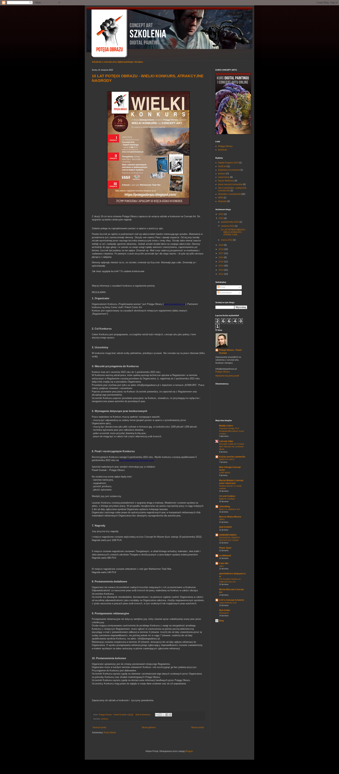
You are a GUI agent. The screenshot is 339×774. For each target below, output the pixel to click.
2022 (221, 218)
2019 (221, 245)
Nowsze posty (99, 727)
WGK (220, 197)
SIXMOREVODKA (228, 535)
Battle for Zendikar (227, 499)
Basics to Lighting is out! (229, 509)
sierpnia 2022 (228, 226)
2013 (221, 270)
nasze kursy (224, 177)
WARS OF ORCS (226, 459)
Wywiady (222, 201)
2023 (221, 214)
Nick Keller (224, 610)
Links (221, 566)
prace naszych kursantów (230, 184)
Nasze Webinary (226, 180)
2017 (221, 253)
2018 (221, 249)
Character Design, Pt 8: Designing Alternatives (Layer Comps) (231, 431)
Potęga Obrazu (225, 146)
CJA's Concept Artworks (231, 600)
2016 (221, 257)
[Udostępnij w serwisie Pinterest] (170, 714)
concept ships (226, 441)
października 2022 (230, 222)
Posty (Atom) (110, 732)
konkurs (104, 719)
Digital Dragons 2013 (228, 162)
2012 (221, 274)
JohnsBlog (224, 506)
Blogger (189, 751)
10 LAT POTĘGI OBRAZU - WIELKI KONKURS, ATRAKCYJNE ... (233, 232)
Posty (222, 287)
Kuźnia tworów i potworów (232, 457)
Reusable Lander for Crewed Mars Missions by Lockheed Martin (231, 446)
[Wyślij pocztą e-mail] (157, 714)
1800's (222, 519)
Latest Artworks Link (228, 603)
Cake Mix (223, 563)
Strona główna (149, 727)
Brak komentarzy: (143, 714)
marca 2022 (227, 240)
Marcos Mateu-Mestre (230, 517)
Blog (221, 620)
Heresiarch (224, 613)
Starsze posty (197, 727)
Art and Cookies (227, 496)
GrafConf (222, 166)
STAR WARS (224, 473)
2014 (221, 265)
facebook (222, 150)
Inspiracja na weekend (229, 170)
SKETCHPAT (225, 527)
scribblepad (225, 555)
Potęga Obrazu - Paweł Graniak (230, 351)
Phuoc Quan (225, 548)
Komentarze (225, 292)
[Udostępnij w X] (163, 714)
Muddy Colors (226, 425)
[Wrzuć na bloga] (160, 714)
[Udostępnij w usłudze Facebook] (167, 714)
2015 (221, 261)
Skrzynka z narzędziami (229, 194)
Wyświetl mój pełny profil (227, 376)
